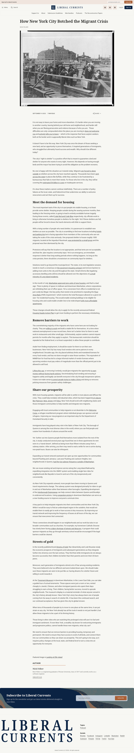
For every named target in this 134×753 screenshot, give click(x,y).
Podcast (83, 728)
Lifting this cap (38, 371)
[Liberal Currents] (37, 731)
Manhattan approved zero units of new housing (67, 283)
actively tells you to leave (49, 134)
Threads (91, 739)
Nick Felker (24, 27)
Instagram (99, 736)
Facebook (90, 736)
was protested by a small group (80, 240)
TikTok (97, 739)
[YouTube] (110, 7)
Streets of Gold (62, 547)
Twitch (104, 739)
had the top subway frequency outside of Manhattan (73, 462)
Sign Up (128, 7)
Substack (83, 739)
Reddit (122, 736)
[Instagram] (115, 7)
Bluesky (83, 736)
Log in (121, 7)
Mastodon (115, 736)
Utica (59, 401)
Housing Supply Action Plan (43, 313)
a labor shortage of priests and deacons (66, 529)
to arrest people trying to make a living (66, 380)
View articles (37, 677)
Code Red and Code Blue (63, 216)
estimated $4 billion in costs (53, 183)
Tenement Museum (45, 580)
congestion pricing (64, 495)
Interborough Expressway (47, 492)
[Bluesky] (105, 7)
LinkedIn (107, 736)
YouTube (111, 739)
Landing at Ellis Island (54, 657)
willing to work (51, 329)
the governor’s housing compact (69, 268)
